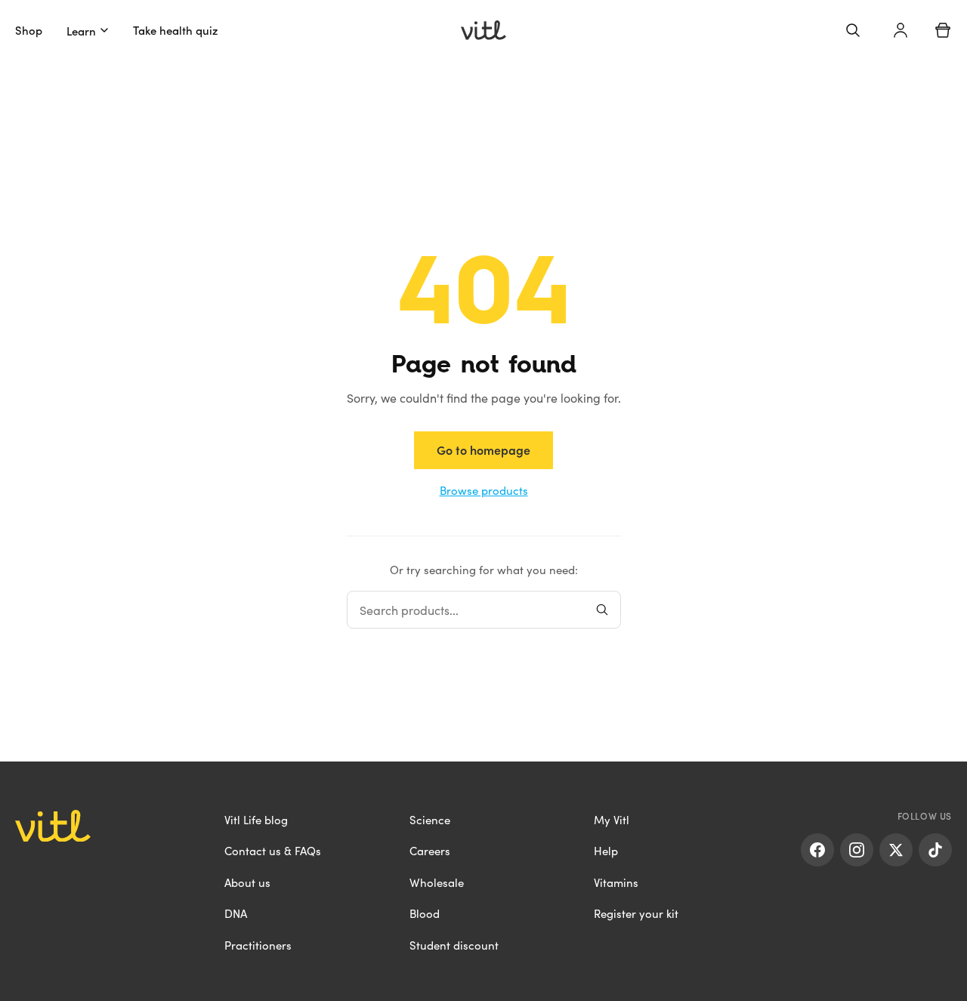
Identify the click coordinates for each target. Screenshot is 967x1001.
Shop (28, 30)
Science (429, 819)
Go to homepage (483, 449)
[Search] (853, 30)
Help (606, 850)
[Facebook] (817, 850)
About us (247, 882)
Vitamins (616, 882)
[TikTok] (935, 850)
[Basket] (943, 30)
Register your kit (636, 913)
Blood (424, 913)
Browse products (484, 490)
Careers (429, 850)
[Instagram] (856, 850)
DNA (235, 913)
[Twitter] (896, 850)
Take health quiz (175, 30)
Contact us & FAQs (272, 850)
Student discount (454, 945)
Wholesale (436, 882)
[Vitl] (483, 30)
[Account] (900, 30)
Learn (81, 31)
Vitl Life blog (256, 819)
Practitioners (258, 945)
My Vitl (611, 819)
